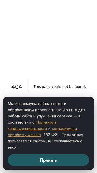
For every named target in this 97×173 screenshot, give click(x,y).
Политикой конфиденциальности (32, 125)
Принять (48, 160)
